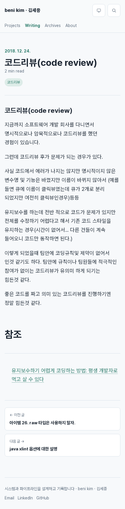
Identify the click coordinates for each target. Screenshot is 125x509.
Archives (53, 25)
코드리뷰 (13, 82)
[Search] (114, 10)
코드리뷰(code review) (38, 110)
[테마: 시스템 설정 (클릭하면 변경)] (98, 10)
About (71, 25)
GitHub (42, 498)
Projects (12, 25)
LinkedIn (25, 498)
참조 (13, 334)
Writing (32, 25)
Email (9, 498)
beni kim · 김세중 (22, 10)
